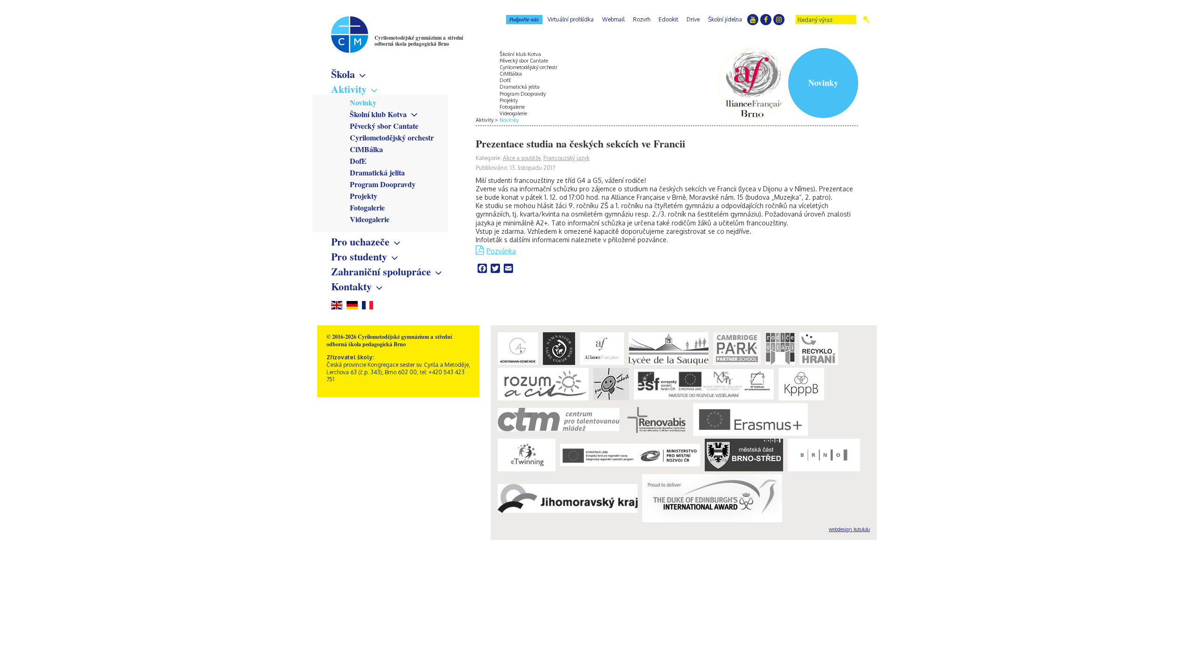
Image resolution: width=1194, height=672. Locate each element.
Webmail (613, 19)
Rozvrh (641, 19)
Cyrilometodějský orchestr (392, 137)
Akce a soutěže (522, 157)
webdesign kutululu (849, 529)
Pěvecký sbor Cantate (384, 125)
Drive (693, 19)
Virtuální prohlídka (571, 19)
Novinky (363, 102)
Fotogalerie (367, 207)
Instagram (778, 19)
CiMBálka (366, 149)
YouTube (752, 19)
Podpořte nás (524, 19)
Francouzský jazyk (566, 157)
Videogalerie (369, 219)
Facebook (765, 19)
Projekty (363, 195)
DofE (358, 160)
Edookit (668, 19)
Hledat (866, 19)
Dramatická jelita (377, 172)
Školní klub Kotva (378, 114)
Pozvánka (501, 251)
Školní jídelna (725, 19)
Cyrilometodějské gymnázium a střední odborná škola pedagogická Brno (419, 41)
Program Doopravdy (383, 184)
